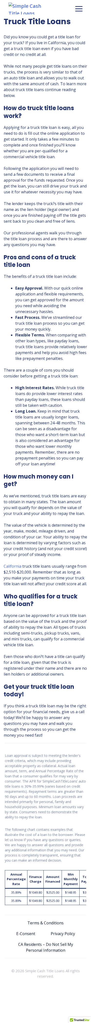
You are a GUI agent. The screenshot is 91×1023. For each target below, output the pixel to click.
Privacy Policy (63, 933)
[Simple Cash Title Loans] (29, 8)
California (12, 566)
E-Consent (25, 933)
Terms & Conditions (45, 923)
